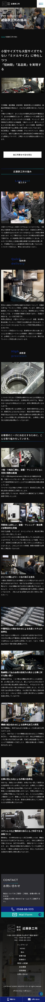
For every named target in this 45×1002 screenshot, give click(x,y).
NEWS (22, 948)
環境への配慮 (22, 963)
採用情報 (22, 970)
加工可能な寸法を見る (22, 154)
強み (22, 952)
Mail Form (25, 914)
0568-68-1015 (25, 909)
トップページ (22, 945)
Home (3, 37)
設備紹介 (22, 959)
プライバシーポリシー (22, 990)
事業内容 (22, 956)
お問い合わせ (22, 974)
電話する (12, 999)
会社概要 (22, 967)
